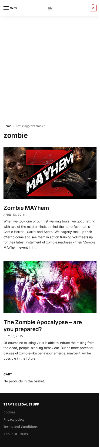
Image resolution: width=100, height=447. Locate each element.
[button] (93, 8)
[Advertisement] (50, 69)
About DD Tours (15, 434)
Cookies (9, 412)
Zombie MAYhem (26, 207)
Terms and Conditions (20, 426)
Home (7, 126)
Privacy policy (13, 419)
